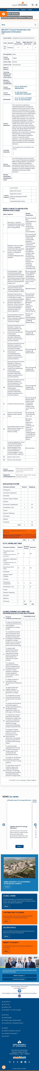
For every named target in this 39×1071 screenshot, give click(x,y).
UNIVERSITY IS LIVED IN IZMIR (12, 1010)
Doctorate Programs (18, 979)
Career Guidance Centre (11, 1031)
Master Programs (18, 975)
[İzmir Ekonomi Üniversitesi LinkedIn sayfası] (25, 1062)
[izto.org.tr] (19, 990)
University (6, 1001)
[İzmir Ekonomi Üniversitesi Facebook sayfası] (14, 1062)
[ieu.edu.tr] (19, 4)
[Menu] (36, 4)
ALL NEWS (14, 797)
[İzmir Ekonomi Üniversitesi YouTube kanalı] (21, 1062)
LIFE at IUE (6, 1004)
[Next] (35, 824)
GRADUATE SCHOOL (10, 14)
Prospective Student (13, 9)
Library (5, 1028)
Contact (6, 1036)
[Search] (32, 4)
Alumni (30, 9)
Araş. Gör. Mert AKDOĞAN (23, 99)
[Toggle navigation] (35, 25)
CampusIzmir (7, 1017)
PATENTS (6, 1015)
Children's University (10, 1033)
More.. (6, 906)
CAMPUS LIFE (7, 1007)
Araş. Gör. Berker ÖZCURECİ (23, 98)
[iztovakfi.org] (19, 996)
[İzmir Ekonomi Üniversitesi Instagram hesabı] (10, 1062)
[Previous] (4, 824)
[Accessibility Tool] (4, 1067)
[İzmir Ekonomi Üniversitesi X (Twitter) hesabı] (18, 1062)
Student (23, 9)
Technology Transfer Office (13, 1023)
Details (7, 886)
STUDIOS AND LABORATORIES (12, 1020)
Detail (18, 846)
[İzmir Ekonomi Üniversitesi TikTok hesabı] (29, 1062)
